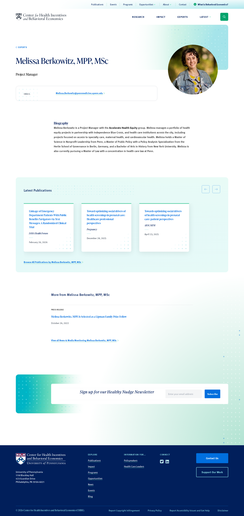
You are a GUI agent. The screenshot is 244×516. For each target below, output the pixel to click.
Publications (97, 4)
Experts (182, 16)
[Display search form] (224, 17)
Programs (128, 4)
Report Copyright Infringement (124, 510)
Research (138, 16)
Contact (182, 4)
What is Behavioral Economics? (213, 4)
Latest (204, 16)
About (166, 4)
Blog (90, 496)
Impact (160, 16)
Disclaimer (223, 510)
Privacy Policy (155, 510)
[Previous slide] (206, 189)
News (90, 484)
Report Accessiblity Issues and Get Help (190, 510)
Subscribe (212, 394)
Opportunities (146, 4)
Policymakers (130, 460)
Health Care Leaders (134, 466)
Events (113, 4)
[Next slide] (216, 189)
